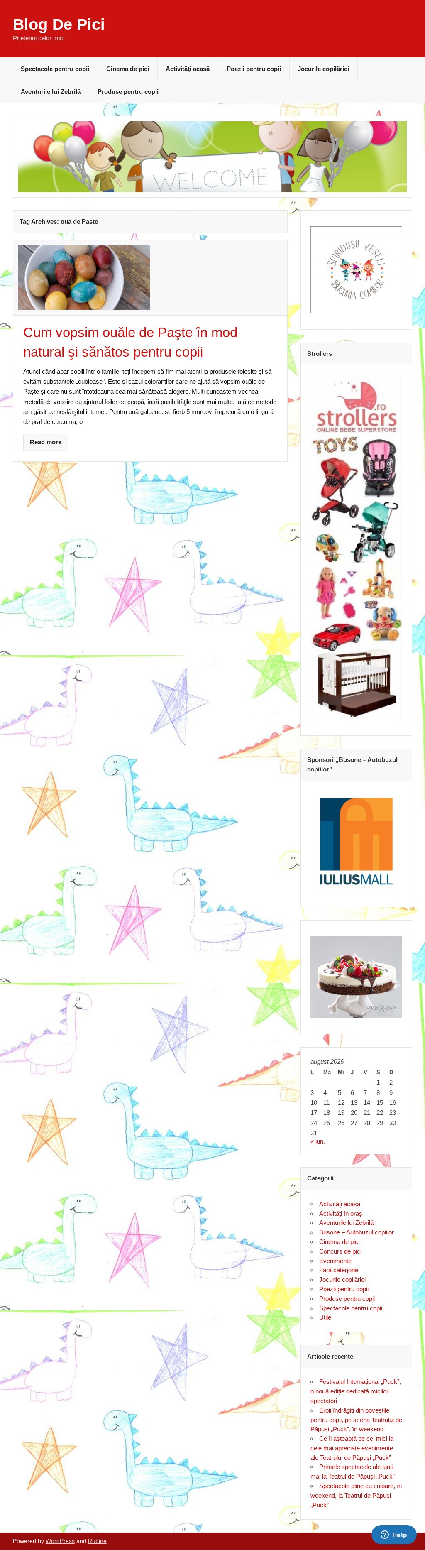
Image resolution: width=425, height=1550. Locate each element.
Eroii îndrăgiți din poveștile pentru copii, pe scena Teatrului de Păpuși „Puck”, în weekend (356, 1420)
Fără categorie (338, 1269)
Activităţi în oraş (340, 1213)
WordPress (60, 1541)
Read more (45, 442)
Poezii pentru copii (254, 68)
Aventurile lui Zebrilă (51, 91)
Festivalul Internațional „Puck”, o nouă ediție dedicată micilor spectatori (355, 1391)
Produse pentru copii (128, 91)
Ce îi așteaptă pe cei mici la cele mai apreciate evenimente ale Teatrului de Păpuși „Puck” (351, 1448)
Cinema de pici (127, 68)
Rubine (97, 1541)
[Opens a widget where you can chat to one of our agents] (394, 1535)
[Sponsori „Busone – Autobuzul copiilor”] (356, 841)
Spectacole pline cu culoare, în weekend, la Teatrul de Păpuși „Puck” (356, 1495)
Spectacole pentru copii (55, 68)
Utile (325, 1317)
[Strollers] (356, 547)
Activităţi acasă (188, 68)
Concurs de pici (340, 1251)
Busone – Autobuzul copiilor (356, 1232)
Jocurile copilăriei (323, 68)
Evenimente (335, 1260)
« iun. (317, 1141)
